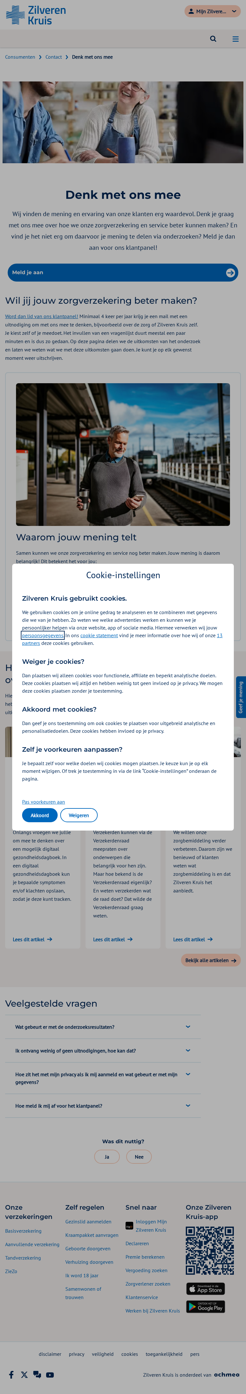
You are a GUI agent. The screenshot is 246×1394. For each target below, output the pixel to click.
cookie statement (99, 635)
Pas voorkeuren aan (43, 801)
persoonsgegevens (42, 635)
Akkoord (40, 815)
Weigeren (79, 815)
